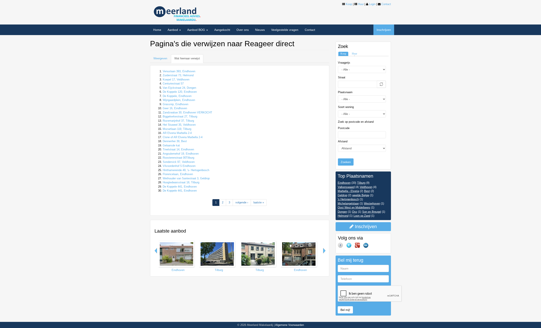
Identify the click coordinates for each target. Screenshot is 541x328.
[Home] (176, 12)
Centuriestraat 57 (173, 83)
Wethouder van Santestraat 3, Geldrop (186, 178)
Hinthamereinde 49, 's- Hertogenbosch (186, 170)
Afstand (342, 141)
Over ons (242, 29)
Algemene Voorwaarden (289, 325)
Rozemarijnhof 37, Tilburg (178, 120)
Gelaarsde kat (171, 145)
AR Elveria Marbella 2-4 (177, 133)
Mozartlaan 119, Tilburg (177, 129)
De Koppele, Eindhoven (177, 96)
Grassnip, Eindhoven (175, 104)
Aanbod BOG (196, 29)
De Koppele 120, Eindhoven (180, 91)
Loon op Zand (362, 215)
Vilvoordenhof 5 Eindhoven (179, 165)
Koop (349, 4)
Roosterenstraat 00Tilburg (178, 157)
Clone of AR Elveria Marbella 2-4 (182, 137)
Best (367, 191)
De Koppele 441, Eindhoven (180, 186)
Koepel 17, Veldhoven (176, 79)
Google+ (359, 247)
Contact (386, 4)
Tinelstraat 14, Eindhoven (178, 149)
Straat (341, 77)
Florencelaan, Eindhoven (178, 174)
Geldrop (342, 195)
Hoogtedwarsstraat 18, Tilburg (181, 182)
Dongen (342, 211)
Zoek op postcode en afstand (356, 121)
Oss (354, 211)
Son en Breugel (371, 211)
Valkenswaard (346, 187)
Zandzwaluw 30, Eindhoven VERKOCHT (187, 112)
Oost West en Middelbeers (354, 207)
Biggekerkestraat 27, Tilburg (180, 116)
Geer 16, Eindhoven (175, 108)
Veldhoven (366, 187)
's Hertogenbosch (348, 199)
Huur (361, 4)
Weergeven (160, 58)
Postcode (344, 128)
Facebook (342, 247)
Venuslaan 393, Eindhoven (179, 71)
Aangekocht (222, 29)
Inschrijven (384, 29)
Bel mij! (345, 310)
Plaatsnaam (345, 92)
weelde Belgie (360, 195)
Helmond (343, 215)
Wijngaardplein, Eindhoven (179, 100)
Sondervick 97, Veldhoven (179, 161)
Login (372, 4)
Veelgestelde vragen (284, 29)
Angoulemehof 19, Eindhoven (181, 153)
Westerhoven (372, 203)
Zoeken (346, 162)
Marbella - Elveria (348, 191)
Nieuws (260, 29)
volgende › (241, 202)
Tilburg (219, 270)
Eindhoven (178, 270)
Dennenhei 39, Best (175, 141)
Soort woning (346, 107)
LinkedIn (367, 247)
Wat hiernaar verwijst (188, 60)
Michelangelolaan (348, 203)
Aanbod (173, 29)
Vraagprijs (344, 62)
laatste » (258, 202)
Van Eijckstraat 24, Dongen (179, 87)
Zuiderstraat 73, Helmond (178, 75)
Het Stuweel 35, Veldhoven (179, 124)
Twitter (350, 247)
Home (157, 29)
